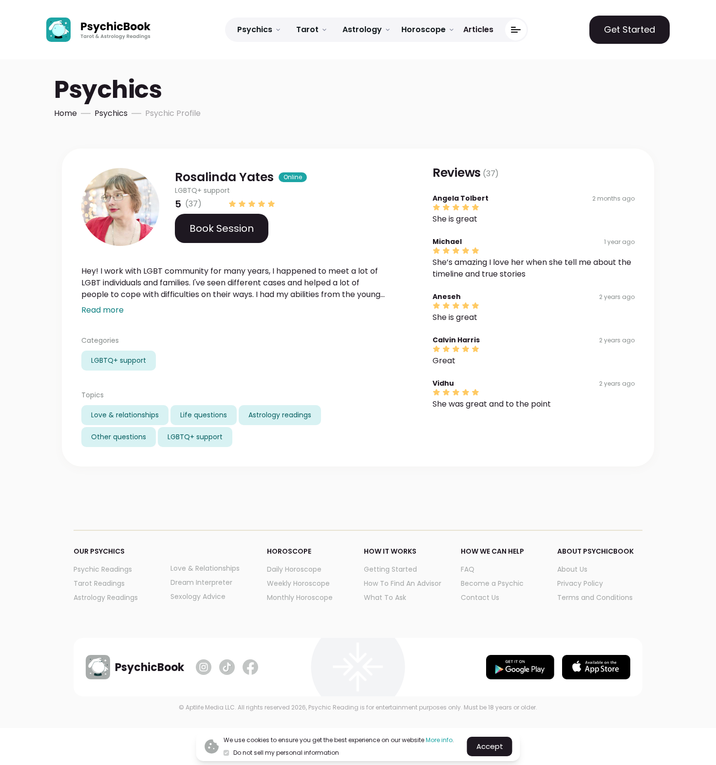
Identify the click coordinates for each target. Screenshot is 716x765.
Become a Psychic (492, 583)
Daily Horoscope (294, 569)
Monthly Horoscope (300, 597)
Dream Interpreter (201, 582)
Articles (478, 29)
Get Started (629, 29)
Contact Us (480, 597)
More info (439, 740)
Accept (489, 746)
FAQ (467, 569)
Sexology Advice (198, 596)
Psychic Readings (103, 569)
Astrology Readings (106, 597)
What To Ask (385, 597)
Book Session (221, 228)
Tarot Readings (99, 583)
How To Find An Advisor (402, 583)
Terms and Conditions (595, 597)
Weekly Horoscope (298, 583)
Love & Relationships (205, 568)
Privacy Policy (580, 583)
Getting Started (390, 569)
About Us (572, 569)
